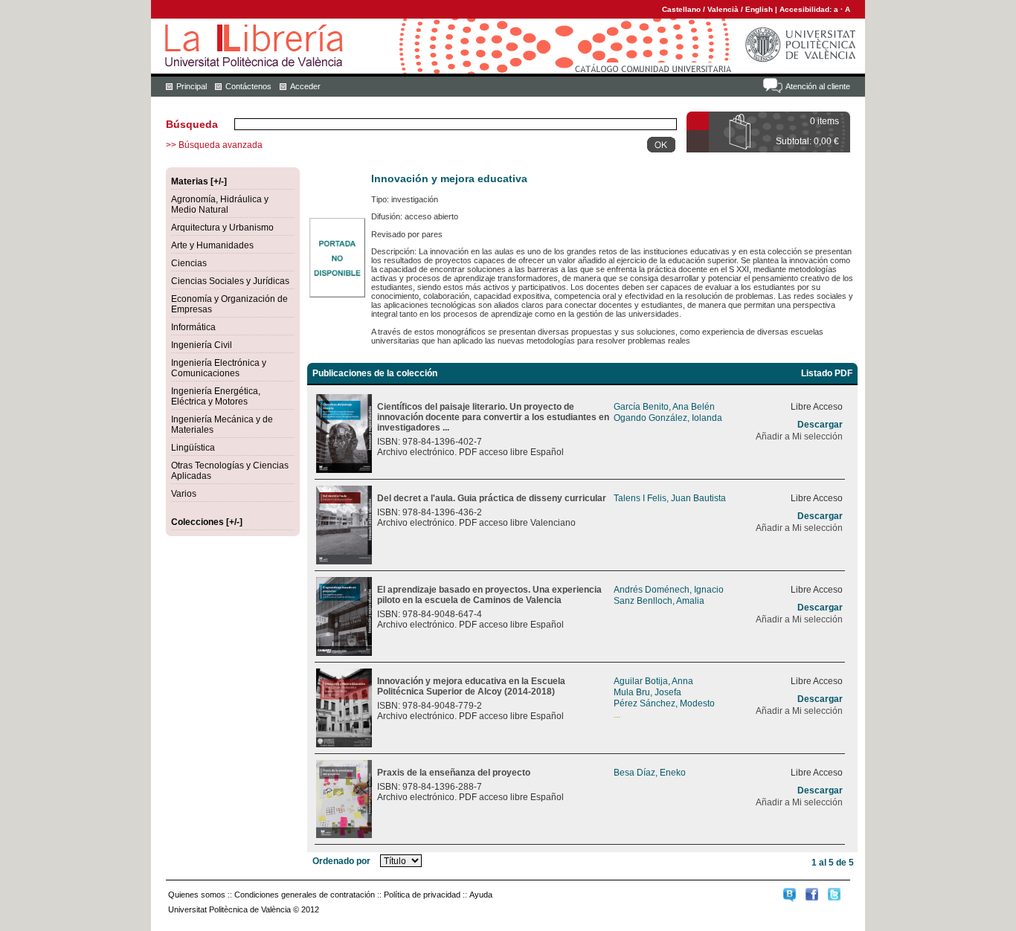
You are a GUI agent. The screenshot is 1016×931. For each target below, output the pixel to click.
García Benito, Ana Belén (664, 407)
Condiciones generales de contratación (304, 894)
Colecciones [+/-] (206, 522)
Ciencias (189, 263)
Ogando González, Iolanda (668, 418)
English (759, 9)
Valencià (723, 9)
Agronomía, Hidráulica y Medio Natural (220, 204)
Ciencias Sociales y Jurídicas (230, 281)
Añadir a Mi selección (799, 436)
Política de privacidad (422, 894)
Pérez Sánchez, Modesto (664, 703)
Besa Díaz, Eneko (650, 772)
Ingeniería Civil (201, 345)
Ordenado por (341, 861)
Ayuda (480, 894)
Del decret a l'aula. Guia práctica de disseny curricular (491, 498)
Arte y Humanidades (212, 245)
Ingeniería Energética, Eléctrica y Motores (215, 396)
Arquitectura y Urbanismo (222, 227)
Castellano (681, 9)
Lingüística (193, 447)
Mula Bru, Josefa (647, 692)
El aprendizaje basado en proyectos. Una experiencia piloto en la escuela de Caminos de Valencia (489, 594)
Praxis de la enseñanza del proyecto (453, 772)
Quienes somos (196, 894)
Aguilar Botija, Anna (653, 681)
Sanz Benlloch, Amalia (659, 601)
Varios (183, 494)
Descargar (820, 424)
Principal (191, 86)
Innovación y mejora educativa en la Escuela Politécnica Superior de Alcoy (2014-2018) (471, 686)
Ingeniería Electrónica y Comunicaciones (218, 368)
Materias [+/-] (199, 181)
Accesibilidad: (806, 9)
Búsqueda (192, 124)
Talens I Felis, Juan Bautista (670, 498)
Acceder (305, 86)
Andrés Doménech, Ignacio (669, 589)
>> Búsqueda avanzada (214, 145)
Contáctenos (248, 86)
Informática (193, 327)
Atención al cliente (817, 86)
